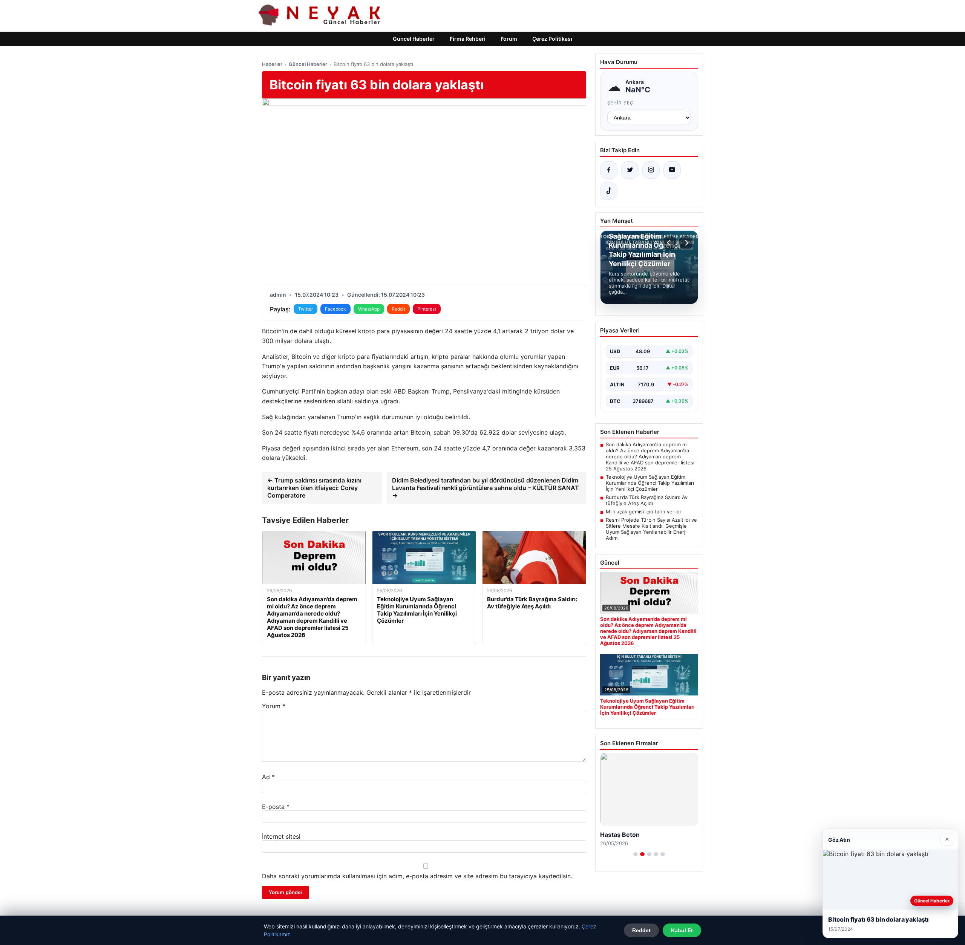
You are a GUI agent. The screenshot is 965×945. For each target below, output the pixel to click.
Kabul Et (682, 930)
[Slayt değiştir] (635, 854)
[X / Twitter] (630, 170)
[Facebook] (608, 170)
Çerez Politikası (552, 38)
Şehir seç (620, 103)
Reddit (398, 309)
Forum (509, 38)
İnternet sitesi (281, 836)
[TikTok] (608, 191)
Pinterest (426, 309)
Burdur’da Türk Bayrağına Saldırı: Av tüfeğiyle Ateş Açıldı (647, 500)
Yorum (273, 706)
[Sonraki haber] (685, 242)
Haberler (272, 64)
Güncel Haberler (414, 38)
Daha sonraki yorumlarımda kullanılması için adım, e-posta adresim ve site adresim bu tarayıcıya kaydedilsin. (417, 876)
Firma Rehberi (468, 38)
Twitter (305, 309)
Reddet (641, 930)
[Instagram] (651, 170)
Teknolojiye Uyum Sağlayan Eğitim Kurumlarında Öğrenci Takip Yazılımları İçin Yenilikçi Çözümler (650, 483)
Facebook (335, 309)
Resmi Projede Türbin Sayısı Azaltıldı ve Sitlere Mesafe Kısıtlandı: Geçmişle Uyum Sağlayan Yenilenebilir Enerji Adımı (651, 529)
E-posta (276, 806)
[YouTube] (672, 170)
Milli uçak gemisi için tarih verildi (643, 511)
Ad (268, 777)
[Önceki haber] (669, 242)
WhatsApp (369, 309)
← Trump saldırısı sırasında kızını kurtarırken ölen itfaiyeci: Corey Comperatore (314, 487)
